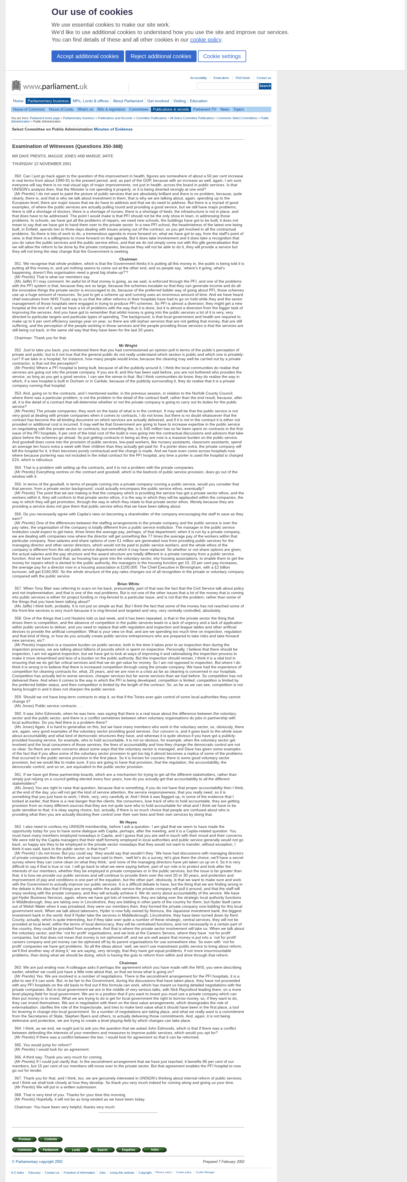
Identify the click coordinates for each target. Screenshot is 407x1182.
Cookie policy (184, 1172)
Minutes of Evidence (113, 129)
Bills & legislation (111, 109)
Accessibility (198, 78)
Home (18, 101)
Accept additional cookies (88, 56)
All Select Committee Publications (192, 118)
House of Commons (29, 109)
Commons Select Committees (237, 118)
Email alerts (221, 78)
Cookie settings (222, 56)
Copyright (144, 1172)
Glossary (34, 1172)
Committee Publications (151, 118)
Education (198, 101)
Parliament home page (45, 118)
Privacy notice (164, 1172)
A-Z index (17, 1172)
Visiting (179, 101)
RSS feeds (243, 78)
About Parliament (128, 101)
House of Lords (61, 109)
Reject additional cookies (161, 56)
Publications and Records (115, 118)
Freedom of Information (79, 1172)
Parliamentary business (48, 101)
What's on (85, 109)
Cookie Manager (205, 1172)
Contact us (264, 78)
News (224, 109)
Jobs (102, 1172)
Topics (238, 109)
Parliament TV (204, 109)
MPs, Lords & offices (91, 101)
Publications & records (171, 109)
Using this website (122, 1172)
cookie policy (205, 40)
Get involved (158, 101)
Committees (139, 109)
